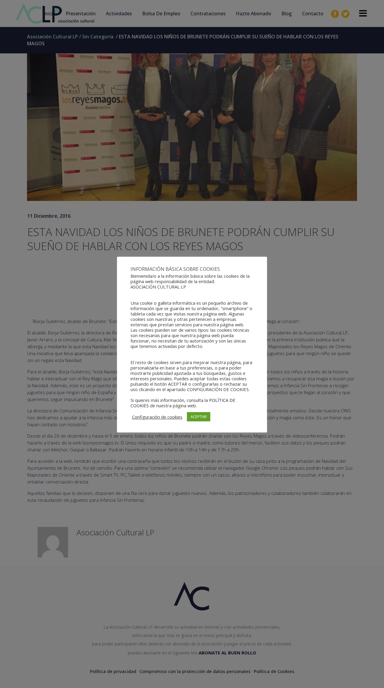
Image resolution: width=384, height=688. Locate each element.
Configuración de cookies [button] (157, 417)
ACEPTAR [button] (198, 416)
